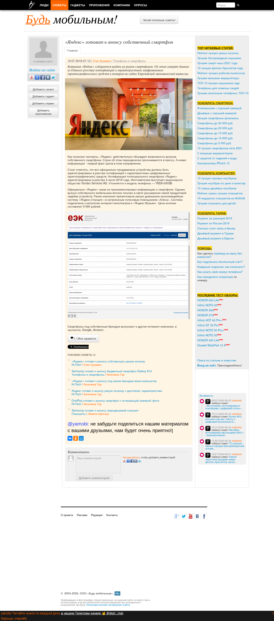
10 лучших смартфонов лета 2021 (219, 148)
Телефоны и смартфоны (129, 61)
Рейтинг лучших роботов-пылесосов (221, 73)
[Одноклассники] (75, 438)
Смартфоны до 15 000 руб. (215, 133)
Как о (200, 277)
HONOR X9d (205, 310)
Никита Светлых (98, 414)
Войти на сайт (42, 69)
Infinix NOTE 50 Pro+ (210, 330)
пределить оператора (218, 277)
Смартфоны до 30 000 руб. (215, 123)
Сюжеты (59, 5)
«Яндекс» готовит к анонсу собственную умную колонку (108, 361)
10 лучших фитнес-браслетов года (220, 68)
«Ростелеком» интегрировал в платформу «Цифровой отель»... (224, 407)
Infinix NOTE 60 (207, 305)
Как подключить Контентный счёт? (220, 262)
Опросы (140, 5)
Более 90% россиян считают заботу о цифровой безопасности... (223, 419)
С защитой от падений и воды (217, 158)
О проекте (67, 515)
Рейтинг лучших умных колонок (217, 53)
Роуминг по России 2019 (213, 223)
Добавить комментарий (94, 478)
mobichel (237, 400)
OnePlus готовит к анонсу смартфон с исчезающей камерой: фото (115, 400)
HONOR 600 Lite (208, 300)
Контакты (112, 515)
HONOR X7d (205, 315)
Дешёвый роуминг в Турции (215, 233)
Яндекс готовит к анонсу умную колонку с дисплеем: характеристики (117, 391)
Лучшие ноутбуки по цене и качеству (221, 183)
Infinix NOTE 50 (207, 335)
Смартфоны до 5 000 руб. (214, 143)
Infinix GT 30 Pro (208, 325)
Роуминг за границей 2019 (214, 218)
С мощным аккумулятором (215, 153)
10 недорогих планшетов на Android (221, 198)
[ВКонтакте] (70, 438)
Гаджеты (77, 5)
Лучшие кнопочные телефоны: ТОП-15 (223, 93)
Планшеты (78, 414)
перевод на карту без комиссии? (219, 255)
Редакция (96, 515)
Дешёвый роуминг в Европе (215, 238)
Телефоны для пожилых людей (218, 88)
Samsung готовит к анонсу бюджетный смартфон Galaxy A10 (112, 371)
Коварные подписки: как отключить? (221, 267)
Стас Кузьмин (102, 61)
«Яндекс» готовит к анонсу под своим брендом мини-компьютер (114, 381)
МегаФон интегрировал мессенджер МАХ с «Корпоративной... (224, 432)
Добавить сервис (43, 103)
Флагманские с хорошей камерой (219, 108)
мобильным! (72, 18)
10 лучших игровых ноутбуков (216, 178)
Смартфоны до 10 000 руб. (215, 138)
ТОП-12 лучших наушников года (218, 83)
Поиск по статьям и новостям (216, 360)
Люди (44, 5)
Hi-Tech (76, 365)
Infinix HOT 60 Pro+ (209, 320)
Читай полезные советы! (159, 20)
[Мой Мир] (81, 438)
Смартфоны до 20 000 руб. (215, 128)
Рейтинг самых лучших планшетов (220, 193)
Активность (206, 395)
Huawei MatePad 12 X (211, 345)
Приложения (99, 5)
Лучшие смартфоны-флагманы (217, 118)
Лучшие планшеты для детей (216, 203)
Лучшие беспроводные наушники (219, 58)
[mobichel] (207, 401)
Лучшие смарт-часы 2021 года (217, 63)
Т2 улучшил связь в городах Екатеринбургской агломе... (224, 446)
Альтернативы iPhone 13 (213, 163)
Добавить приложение (43, 112)
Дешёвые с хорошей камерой (216, 113)
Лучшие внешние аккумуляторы (218, 78)
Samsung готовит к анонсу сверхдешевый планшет (105, 410)
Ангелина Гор (116, 374)
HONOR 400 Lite (208, 340)
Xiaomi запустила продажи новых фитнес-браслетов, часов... (221, 459)
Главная (72, 50)
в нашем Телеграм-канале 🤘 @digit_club (92, 613)
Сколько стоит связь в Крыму (216, 228)
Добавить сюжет (43, 89)
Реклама (82, 515)
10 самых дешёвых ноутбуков (216, 188)
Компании (122, 5)
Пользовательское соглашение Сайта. (108, 604)
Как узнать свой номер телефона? (220, 272)
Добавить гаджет (43, 96)
